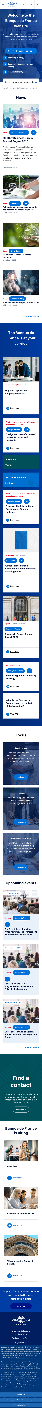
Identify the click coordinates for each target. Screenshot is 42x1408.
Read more (9, 483)
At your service (21, 1342)
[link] (13, 58)
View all (8, 465)
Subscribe (21, 1306)
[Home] (21, 1321)
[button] (38, 4)
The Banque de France (21, 1338)
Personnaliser (21, 1405)
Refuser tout (21, 1400)
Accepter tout (21, 1394)
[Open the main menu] (3, 4)
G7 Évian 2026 (21, 1334)
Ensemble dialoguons (21, 1331)
